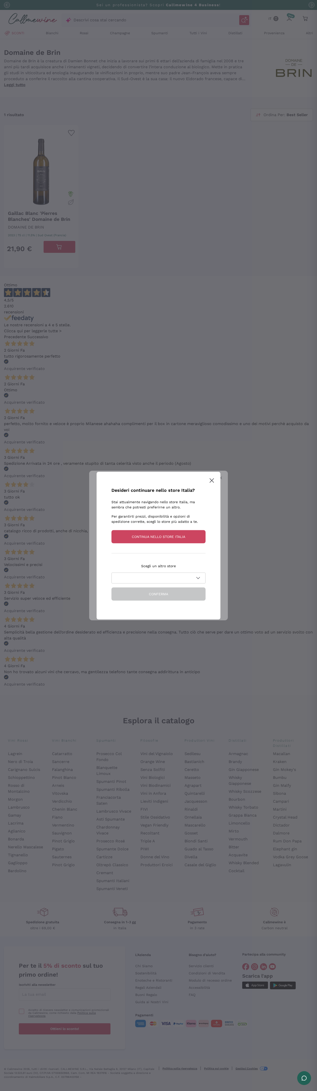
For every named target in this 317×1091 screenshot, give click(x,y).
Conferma (158, 594)
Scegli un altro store (158, 566)
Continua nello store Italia (158, 536)
